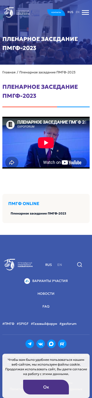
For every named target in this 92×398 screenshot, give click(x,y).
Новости (46, 293)
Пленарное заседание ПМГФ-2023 (38, 213)
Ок (46, 387)
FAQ (46, 306)
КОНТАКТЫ (56, 12)
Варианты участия (50, 281)
